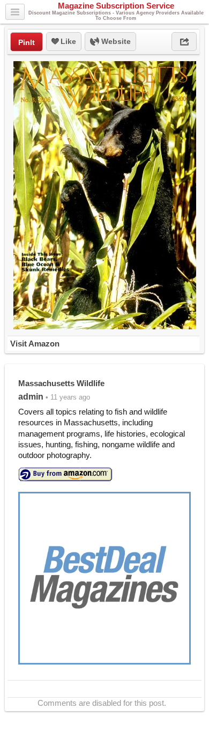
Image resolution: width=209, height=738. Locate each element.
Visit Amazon (34, 343)
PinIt (26, 42)
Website (115, 41)
